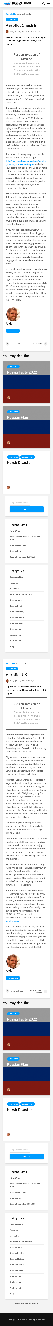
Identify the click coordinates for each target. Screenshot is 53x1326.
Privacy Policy (40, 1320)
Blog (12, 646)
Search (26, 509)
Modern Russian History (21, 594)
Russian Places (16, 623)
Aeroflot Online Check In (26, 1303)
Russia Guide (12, 19)
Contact (31, 1320)
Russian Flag (15, 551)
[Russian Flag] (26, 427)
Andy (12, 31)
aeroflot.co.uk (12, 921)
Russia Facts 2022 (18, 545)
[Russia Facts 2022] (26, 381)
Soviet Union (15, 635)
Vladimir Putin (16, 640)
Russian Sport (16, 629)
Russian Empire (17, 606)
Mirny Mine (15, 531)
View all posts (13, 331)
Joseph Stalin (16, 588)
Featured (14, 583)
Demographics (16, 577)
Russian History (28, 457)
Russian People (17, 617)
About (24, 1320)
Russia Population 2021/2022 (23, 557)
